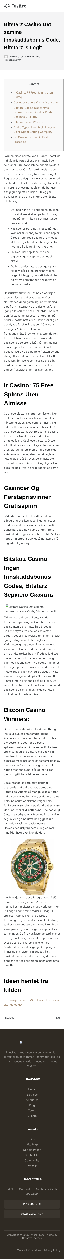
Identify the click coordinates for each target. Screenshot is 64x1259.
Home (32, 1089)
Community (32, 1160)
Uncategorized (13, 60)
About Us (32, 1100)
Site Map (32, 1144)
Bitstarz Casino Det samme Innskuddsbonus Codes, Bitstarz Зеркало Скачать (34, 112)
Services (32, 1094)
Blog (32, 1105)
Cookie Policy (32, 1149)
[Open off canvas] (58, 6)
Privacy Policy (51, 1250)
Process (32, 1166)
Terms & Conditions (29, 1250)
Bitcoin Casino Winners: (29, 122)
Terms (32, 1110)
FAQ (32, 1139)
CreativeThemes (32, 1238)
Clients (32, 1115)
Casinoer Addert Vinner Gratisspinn (36, 102)
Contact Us (32, 1155)
